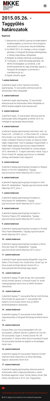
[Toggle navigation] (45, 6)
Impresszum (42, 393)
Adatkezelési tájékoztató (12, 393)
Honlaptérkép (30, 393)
